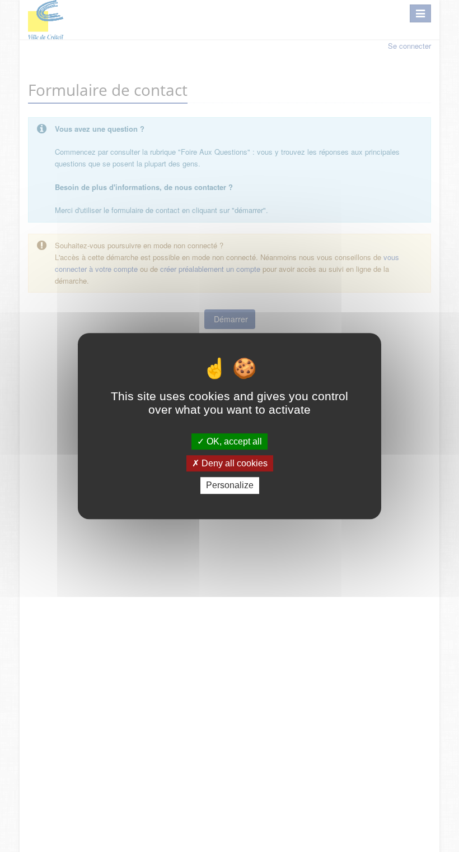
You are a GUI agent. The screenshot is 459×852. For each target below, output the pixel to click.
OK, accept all (233, 441)
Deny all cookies (233, 463)
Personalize (230, 485)
